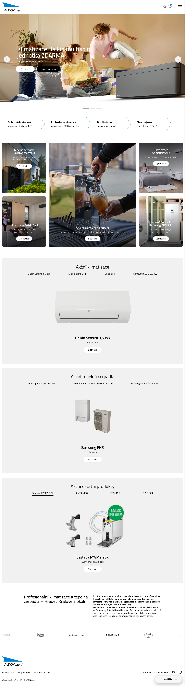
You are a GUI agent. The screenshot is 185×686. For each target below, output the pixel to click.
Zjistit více (25, 69)
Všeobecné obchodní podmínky (16, 672)
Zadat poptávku (48, 69)
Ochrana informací (42, 672)
